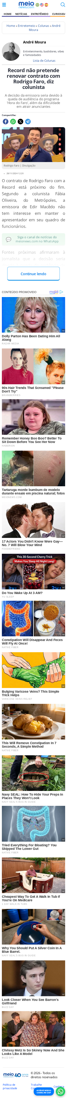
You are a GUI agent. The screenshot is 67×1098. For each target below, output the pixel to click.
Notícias (21, 14)
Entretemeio (26, 26)
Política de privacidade (10, 1086)
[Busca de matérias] (63, 6)
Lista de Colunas (44, 61)
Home (8, 14)
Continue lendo (33, 273)
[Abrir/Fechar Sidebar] (4, 4)
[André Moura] (11, 60)
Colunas (43, 26)
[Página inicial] (26, 4)
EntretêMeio (39, 14)
